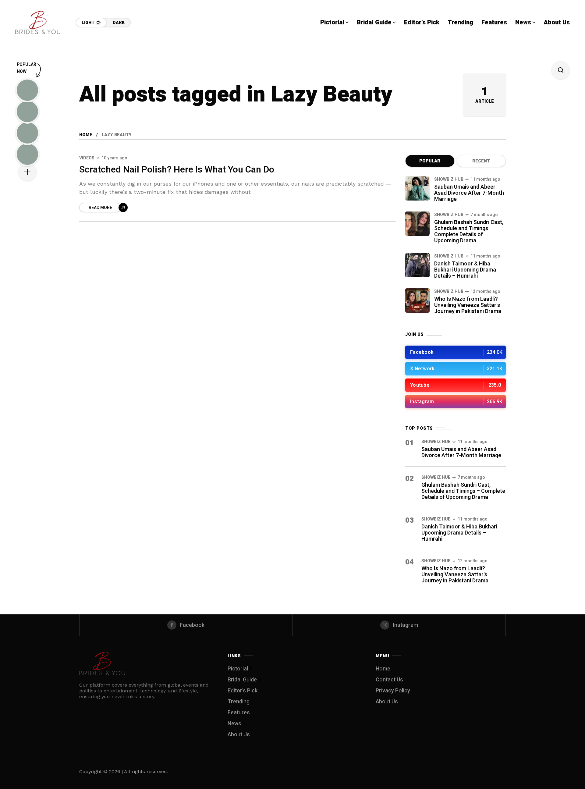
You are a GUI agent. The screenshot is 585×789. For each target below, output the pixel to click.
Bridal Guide (242, 680)
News (234, 724)
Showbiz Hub (448, 179)
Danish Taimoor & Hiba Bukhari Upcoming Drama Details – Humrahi (465, 270)
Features (239, 713)
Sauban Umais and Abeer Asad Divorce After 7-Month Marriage (469, 193)
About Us (239, 734)
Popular (429, 161)
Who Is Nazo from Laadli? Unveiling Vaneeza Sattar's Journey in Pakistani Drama (467, 305)
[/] (455, 352)
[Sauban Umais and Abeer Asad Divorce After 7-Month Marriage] (417, 188)
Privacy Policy (393, 691)
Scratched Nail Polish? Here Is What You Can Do (176, 169)
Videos (86, 158)
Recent (481, 161)
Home (85, 135)
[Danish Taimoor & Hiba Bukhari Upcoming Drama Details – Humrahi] (417, 265)
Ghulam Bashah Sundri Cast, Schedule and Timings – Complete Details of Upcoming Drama (468, 231)
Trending (239, 702)
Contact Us (389, 680)
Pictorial (238, 669)
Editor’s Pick (242, 691)
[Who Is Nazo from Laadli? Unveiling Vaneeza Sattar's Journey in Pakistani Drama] (417, 300)
